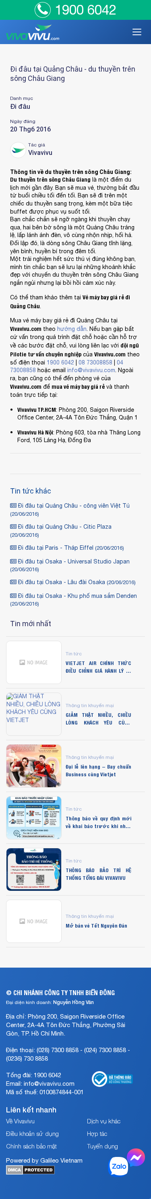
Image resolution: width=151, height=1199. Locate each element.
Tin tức (74, 653)
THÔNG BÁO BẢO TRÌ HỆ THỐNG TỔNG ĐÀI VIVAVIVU (98, 873)
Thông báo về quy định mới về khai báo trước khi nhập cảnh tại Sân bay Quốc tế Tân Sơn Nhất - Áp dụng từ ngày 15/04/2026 (98, 822)
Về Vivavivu (20, 1120)
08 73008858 (95, 362)
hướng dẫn (72, 329)
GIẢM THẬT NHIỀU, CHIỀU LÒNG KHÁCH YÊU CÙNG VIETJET (98, 718)
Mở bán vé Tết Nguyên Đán (96, 925)
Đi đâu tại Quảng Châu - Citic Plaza (61, 531)
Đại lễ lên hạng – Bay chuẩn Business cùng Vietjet (98, 770)
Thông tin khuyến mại (90, 705)
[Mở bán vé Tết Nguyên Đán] (33, 921)
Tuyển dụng (102, 1146)
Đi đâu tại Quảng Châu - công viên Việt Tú (70, 510)
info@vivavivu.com (91, 370)
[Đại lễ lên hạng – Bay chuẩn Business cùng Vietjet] (33, 766)
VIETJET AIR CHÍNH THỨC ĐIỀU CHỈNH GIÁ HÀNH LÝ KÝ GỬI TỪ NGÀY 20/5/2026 (98, 666)
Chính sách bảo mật (31, 1146)
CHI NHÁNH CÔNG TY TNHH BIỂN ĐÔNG (64, 992)
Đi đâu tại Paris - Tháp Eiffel (70, 548)
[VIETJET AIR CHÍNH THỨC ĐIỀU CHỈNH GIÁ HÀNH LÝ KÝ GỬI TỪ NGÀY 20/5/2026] (33, 662)
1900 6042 (85, 10)
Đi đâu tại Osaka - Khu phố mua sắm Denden (73, 600)
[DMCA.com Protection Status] (30, 1173)
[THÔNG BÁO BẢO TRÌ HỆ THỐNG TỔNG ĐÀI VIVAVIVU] (33, 869)
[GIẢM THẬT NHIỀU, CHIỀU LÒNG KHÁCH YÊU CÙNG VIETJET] (33, 714)
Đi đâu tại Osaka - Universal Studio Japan (70, 565)
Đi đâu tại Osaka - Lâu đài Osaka (76, 582)
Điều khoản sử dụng (32, 1133)
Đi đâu (20, 106)
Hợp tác (97, 1133)
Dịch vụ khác (103, 1120)
